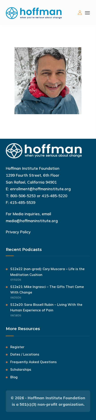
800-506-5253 (23, 195)
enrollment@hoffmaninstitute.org (40, 188)
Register (17, 347)
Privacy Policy (18, 232)
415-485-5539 (22, 202)
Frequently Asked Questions (33, 362)
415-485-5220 (54, 195)
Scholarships (20, 369)
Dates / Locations (24, 354)
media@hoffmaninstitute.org (32, 220)
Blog (14, 377)
